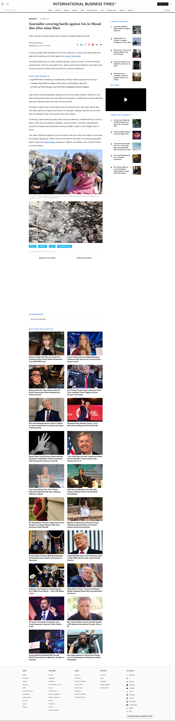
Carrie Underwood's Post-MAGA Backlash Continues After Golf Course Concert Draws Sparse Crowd (84, 359)
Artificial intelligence (54, 694)
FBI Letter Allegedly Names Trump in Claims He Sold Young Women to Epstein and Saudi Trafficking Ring (46, 426)
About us (77, 675)
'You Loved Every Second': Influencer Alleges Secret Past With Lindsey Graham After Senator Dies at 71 (84, 459)
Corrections (78, 691)
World (50, 10)
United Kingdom (105, 684)
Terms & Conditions (80, 681)
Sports (25, 704)
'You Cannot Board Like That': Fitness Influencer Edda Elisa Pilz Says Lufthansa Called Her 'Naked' (45, 492)
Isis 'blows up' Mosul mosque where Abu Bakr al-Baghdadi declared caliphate (59, 87)
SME (82, 10)
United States (104, 688)
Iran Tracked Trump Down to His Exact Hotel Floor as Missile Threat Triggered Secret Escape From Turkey (84, 392)
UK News (58, 10)
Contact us (78, 678)
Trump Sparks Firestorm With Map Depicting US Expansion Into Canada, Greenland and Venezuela (46, 558)
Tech (102, 10)
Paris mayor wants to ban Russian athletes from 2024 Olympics (122, 52)
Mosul (80, 53)
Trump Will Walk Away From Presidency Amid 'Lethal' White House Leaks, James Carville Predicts (84, 558)
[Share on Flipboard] (89, 44)
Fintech (51, 707)
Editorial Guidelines (84, 258)
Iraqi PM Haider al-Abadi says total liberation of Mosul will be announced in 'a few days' (64, 80)
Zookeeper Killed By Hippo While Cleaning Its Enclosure (122, 28)
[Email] (97, 44)
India (101, 678)
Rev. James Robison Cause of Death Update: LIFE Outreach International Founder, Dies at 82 (84, 624)
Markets (66, 10)
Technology (26, 694)
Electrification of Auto (55, 684)
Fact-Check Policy (80, 697)
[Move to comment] (101, 44)
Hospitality (52, 678)
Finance (51, 688)
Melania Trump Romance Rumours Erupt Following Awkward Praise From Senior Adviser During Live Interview (83, 525)
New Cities (52, 704)
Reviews (130, 10)
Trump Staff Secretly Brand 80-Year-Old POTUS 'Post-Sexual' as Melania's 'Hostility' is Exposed (46, 657)
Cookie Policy (79, 688)
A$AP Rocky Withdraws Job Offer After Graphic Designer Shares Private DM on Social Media (82, 492)
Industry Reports (53, 710)
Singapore (103, 681)
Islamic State (70, 56)
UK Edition (167, 10)
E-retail (51, 675)
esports (51, 700)
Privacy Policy (79, 684)
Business (75, 10)
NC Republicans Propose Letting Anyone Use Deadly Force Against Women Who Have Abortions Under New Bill (46, 525)
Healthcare (52, 681)
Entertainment (111, 10)
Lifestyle (122, 10)
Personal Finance (92, 10)
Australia (103, 675)
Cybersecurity (53, 691)
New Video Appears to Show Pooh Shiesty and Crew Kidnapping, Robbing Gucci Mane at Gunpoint (84, 657)
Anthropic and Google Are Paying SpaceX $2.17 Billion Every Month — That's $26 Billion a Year (46, 591)
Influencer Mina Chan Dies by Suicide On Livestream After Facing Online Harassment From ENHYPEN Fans (45, 359)
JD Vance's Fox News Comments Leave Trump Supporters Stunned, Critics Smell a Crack (45, 624)
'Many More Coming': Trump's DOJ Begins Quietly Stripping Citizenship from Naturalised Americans (84, 591)
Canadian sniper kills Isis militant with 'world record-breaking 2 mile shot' (58, 83)
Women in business (54, 697)
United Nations (50, 142)
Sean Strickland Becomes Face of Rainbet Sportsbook (122, 157)
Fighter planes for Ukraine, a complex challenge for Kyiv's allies (122, 40)
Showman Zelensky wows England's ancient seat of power (122, 64)
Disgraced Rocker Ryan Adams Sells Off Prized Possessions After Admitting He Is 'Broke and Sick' (44, 392)
